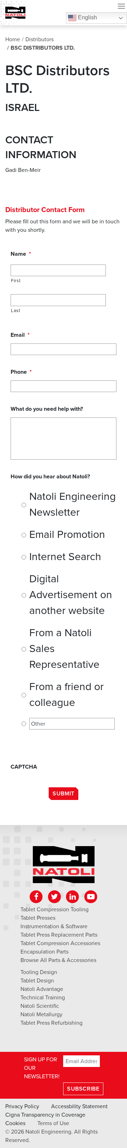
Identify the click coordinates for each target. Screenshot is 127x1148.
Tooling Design (38, 972)
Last (15, 311)
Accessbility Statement (79, 1106)
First (15, 281)
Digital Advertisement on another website (70, 594)
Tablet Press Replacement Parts (58, 934)
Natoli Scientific (39, 1006)
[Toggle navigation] (121, 7)
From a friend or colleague (66, 694)
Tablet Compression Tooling (54, 909)
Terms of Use (53, 1123)
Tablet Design (37, 980)
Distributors (39, 39)
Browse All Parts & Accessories (58, 960)
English (87, 17)
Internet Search (65, 556)
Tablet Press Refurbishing (51, 1022)
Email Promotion (67, 534)
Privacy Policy (22, 1106)
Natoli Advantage (41, 989)
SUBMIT (63, 793)
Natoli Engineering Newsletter (72, 504)
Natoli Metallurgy (41, 1014)
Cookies (15, 1123)
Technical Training (42, 997)
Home (12, 39)
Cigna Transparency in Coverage (45, 1114)
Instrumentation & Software (53, 926)
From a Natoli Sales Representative (64, 648)
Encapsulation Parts (44, 951)
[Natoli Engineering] (64, 866)
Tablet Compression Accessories (60, 943)
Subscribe (83, 1088)
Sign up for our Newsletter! (42, 1068)
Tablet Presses (37, 917)
